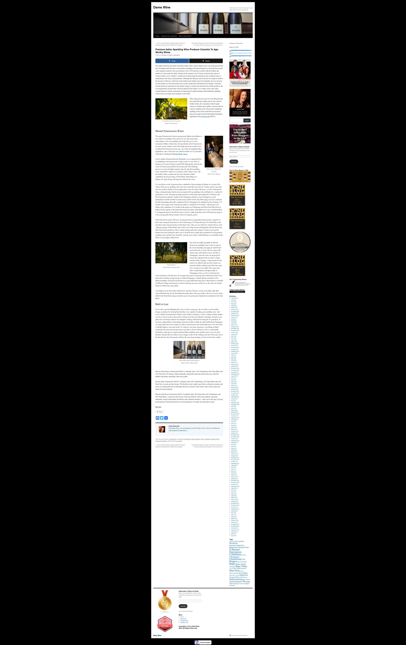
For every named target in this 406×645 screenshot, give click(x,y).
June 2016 (233, 492)
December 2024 (235, 328)
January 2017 (234, 478)
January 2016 (234, 501)
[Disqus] (189, 474)
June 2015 (233, 514)
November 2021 (235, 393)
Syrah (231, 581)
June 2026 (233, 302)
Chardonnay (235, 559)
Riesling (241, 573)
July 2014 (233, 533)
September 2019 (235, 418)
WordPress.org (184, 622)
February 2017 (235, 476)
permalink (179, 441)
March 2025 (234, 324)
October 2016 (234, 484)
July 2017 (233, 467)
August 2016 (234, 488)
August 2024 (234, 334)
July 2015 (233, 513)
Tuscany (246, 581)
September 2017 (235, 463)
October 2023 (234, 349)
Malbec (238, 564)
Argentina (241, 541)
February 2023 (235, 364)
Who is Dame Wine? (185, 36)
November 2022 (235, 370)
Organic (231, 568)
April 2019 (234, 427)
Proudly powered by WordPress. (240, 635)
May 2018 (233, 448)
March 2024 (234, 342)
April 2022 (234, 383)
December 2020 (235, 402)
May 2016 (233, 494)
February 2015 (235, 520)
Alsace (231, 541)
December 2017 (235, 457)
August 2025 (234, 317)
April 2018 (234, 450)
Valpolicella (236, 584)
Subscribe (233, 161)
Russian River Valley (234, 575)
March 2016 (234, 497)
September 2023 (235, 351)
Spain (232, 579)
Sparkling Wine (215, 439)
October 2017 (234, 461)
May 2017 (233, 471)
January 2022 (234, 389)
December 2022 (235, 368)
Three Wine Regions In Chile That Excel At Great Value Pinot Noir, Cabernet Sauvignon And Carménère (207, 44)
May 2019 (233, 425)
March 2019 (234, 429)
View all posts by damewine (178, 430)
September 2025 (235, 315)
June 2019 (233, 423)
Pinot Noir (234, 570)
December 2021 (235, 391)
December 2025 (235, 311)
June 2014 (233, 535)
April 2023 (234, 361)
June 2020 (233, 408)
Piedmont (243, 568)
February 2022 (235, 387)
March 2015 (234, 518)
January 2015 (234, 522)
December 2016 (235, 480)
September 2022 (235, 374)
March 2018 (234, 452)
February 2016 (235, 499)
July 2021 (233, 400)
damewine (177, 55)
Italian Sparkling (196, 439)
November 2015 (235, 505)
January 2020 (234, 412)
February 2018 (235, 454)
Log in (182, 617)
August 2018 (234, 442)
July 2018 (233, 444)
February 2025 (235, 326)
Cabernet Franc (243, 547)
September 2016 (235, 486)
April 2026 (234, 305)
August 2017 (234, 465)
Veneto (241, 583)
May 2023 (233, 359)
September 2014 (235, 530)
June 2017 (233, 469)
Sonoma (245, 577)
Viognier (246, 583)
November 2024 (235, 330)
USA (231, 583)
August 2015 (234, 511)
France (233, 561)
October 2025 (234, 313)
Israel (245, 562)
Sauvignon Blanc (234, 577)
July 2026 (233, 300)
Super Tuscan (246, 579)
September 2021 (235, 397)
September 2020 (235, 404)
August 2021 (234, 399)
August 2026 (234, 298)
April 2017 (234, 473)
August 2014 (234, 532)
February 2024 (235, 343)
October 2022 (234, 372)
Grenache (240, 562)
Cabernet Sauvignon (235, 550)
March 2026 (234, 307)
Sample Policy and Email (169, 36)
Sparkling (238, 579)
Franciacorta (206, 116)
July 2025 (233, 319)
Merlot (243, 564)
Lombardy (207, 439)
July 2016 (233, 490)
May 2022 (233, 381)
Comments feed (184, 620)
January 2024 (234, 345)
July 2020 (233, 406)
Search (247, 120)
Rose (246, 573)
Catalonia (244, 555)
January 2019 (234, 433)
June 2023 (233, 357)
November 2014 (235, 526)
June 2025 (233, 321)
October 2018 (234, 438)
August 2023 (234, 353)
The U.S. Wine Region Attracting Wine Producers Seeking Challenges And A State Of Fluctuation (170, 44)
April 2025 (234, 323)
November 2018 (235, 437)
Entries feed (183, 618)
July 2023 (233, 355)
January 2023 (234, 366)
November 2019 (235, 414)
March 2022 (234, 385)
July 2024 (233, 336)
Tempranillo (238, 581)
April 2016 (234, 495)
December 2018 (235, 435)
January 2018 (234, 456)
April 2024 (234, 340)
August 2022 (234, 376)
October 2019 (234, 416)
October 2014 (234, 528)
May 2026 (233, 304)
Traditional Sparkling (161, 441)
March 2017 (234, 475)
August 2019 (234, 419)
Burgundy (233, 547)
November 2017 (235, 459)
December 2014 (235, 524)
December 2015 (235, 503)
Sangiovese (243, 575)
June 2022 (233, 380)
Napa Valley (241, 566)
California (235, 554)
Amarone (235, 541)
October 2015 (234, 507)
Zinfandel (232, 585)
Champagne (234, 556)
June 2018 (233, 446)
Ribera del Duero (234, 573)
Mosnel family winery (180, 154)
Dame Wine (161, 7)
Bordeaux (233, 543)
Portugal (242, 571)
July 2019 (233, 421)
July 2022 (233, 378)
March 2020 (234, 410)
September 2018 (235, 440)
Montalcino (232, 566)
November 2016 (235, 482)
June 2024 (233, 338)
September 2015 (235, 509)
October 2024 (234, 332)
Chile (243, 559)
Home (157, 36)
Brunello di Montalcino (236, 545)
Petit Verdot (237, 568)
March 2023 (234, 362)
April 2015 (234, 516)
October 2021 (234, 395)
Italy (202, 439)
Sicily (241, 577)
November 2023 (235, 347)
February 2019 (235, 431)
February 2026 (235, 309)
